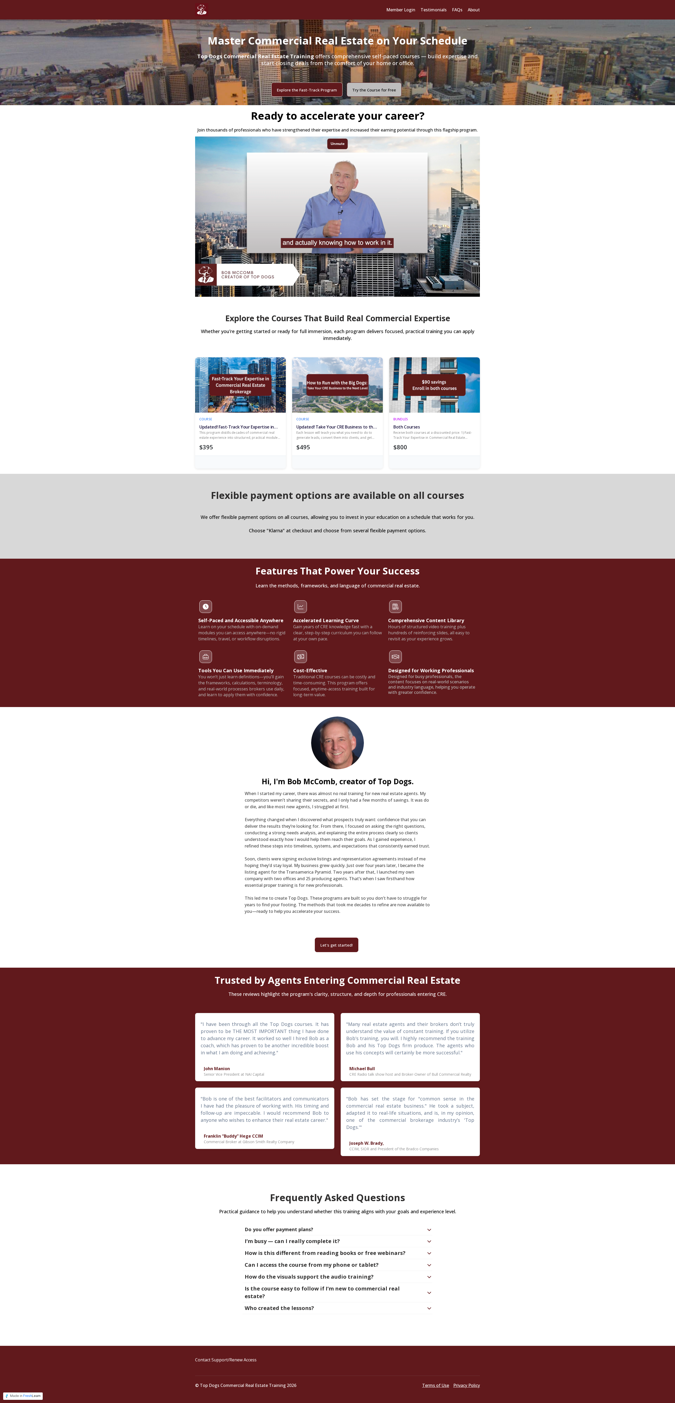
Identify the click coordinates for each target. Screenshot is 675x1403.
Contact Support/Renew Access (226, 1360)
